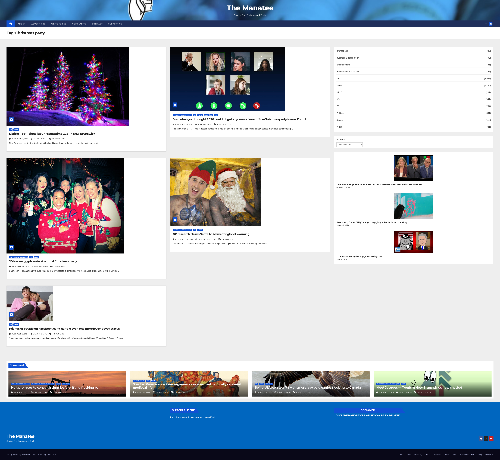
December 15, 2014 (184, 239)
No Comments (58, 139)
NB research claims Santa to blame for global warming (211, 234)
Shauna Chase (205, 124)
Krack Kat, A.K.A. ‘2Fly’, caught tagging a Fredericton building (372, 222)
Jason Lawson (41, 266)
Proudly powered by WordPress (19, 454)
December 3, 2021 (20, 139)
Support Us (115, 24)
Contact (97, 24)
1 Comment (180, 392)
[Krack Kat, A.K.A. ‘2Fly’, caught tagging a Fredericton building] (413, 206)
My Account (464, 454)
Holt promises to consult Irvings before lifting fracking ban (56, 387)
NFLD (206, 115)
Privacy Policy (476, 454)
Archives (340, 139)
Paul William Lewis (207, 239)
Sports (339, 120)
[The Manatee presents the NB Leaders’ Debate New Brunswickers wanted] (413, 168)
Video (339, 127)
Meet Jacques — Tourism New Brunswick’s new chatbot (419, 387)
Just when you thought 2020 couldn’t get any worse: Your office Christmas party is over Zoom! (239, 119)
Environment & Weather (19, 257)
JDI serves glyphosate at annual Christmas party (43, 261)
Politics (339, 113)
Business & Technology (182, 115)
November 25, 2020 (184, 124)
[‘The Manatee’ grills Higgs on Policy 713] (413, 242)
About (22, 24)
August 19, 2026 (386, 392)
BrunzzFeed (342, 51)
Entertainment (343, 65)
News (16, 129)
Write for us (58, 24)
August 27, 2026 (21, 392)
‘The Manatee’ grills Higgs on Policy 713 (359, 256)
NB (11, 129)
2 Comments (227, 239)
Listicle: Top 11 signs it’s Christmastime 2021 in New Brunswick (52, 133)
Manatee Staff (40, 392)
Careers (427, 454)
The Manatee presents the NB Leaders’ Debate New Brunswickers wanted (379, 184)
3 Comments (58, 334)
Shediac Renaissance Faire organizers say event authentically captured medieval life (187, 385)
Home (401, 454)
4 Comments (59, 266)
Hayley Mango (284, 392)
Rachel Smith (405, 392)
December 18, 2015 (21, 266)
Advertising (38, 24)
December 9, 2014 (20, 334)
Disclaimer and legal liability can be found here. (368, 415)
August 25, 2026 (265, 392)
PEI (216, 115)
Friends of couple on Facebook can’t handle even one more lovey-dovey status (64, 328)
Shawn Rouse (40, 139)
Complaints (79, 24)
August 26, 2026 (143, 392)
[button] (486, 24)
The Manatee (250, 8)
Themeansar (51, 454)
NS (211, 115)
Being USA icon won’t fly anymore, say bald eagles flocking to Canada (308, 387)
